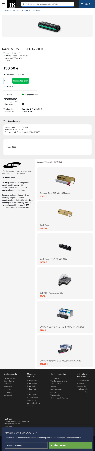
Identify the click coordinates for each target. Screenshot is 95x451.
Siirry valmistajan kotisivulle (24, 172)
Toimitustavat (32, 383)
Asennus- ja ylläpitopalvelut (82, 387)
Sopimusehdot (32, 397)
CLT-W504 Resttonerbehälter (51, 293)
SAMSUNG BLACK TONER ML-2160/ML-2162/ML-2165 (62, 327)
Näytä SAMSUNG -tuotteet (8, 172)
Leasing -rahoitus (83, 392)
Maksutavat (31, 389)
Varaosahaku (55, 395)
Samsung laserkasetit (33, 10)
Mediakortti (8, 387)
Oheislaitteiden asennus (55, 390)
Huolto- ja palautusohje (59, 398)
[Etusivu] (12, 7)
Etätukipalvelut (55, 378)
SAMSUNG (7, 61)
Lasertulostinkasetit (12, 10)
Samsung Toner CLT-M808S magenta (55, 193)
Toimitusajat (31, 386)
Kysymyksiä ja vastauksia (9, 382)
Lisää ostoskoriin (20, 81)
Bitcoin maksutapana (32, 393)
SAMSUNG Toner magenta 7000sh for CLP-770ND (60, 361)
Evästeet (30, 406)
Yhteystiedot (8, 392)
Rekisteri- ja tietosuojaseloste (33, 401)
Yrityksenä (7, 389)
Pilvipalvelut (81, 383)
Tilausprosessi (32, 381)
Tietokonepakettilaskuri (59, 381)
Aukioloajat (8, 395)
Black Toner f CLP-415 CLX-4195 (53, 259)
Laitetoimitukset (83, 381)
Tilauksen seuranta (10, 378)
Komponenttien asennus (56, 385)
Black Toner (44, 225)
